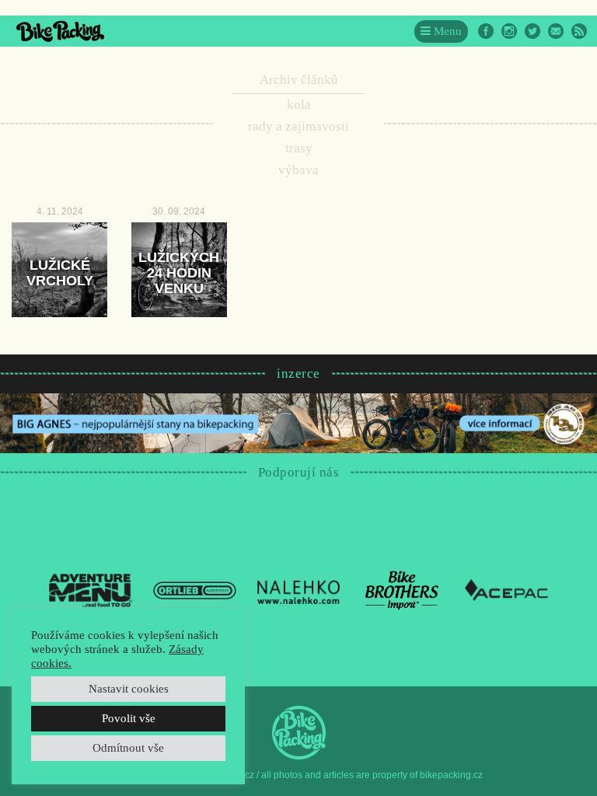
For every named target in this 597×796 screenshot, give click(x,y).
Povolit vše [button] (128, 718)
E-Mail (556, 31)
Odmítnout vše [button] (128, 748)
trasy (298, 148)
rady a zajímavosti (298, 126)
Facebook (486, 31)
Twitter (532, 31)
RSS (579, 31)
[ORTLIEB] (194, 589)
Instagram (509, 31)
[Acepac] (506, 589)
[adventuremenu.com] (90, 589)
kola (299, 104)
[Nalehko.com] (298, 589)
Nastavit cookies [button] (129, 689)
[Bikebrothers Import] (402, 589)
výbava (298, 169)
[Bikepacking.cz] (60, 31)
